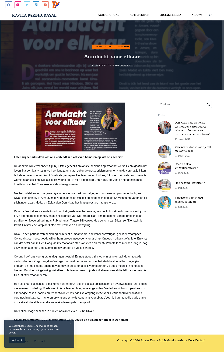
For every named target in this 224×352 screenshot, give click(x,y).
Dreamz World (103, 46)
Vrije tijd (123, 46)
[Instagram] (18, 4)
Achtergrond (108, 14)
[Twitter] (27, 4)
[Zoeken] (210, 15)
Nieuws (197, 14)
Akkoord (17, 340)
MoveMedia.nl (196, 340)
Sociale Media (170, 14)
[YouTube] (45, 4)
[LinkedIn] (36, 4)
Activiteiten (139, 14)
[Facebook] (8, 4)
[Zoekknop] (208, 104)
